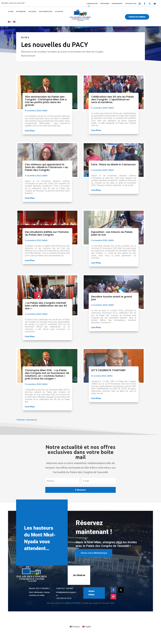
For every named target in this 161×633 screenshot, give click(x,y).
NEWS (45, 110)
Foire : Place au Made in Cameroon (113, 164)
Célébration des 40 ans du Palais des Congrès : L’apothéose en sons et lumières (112, 99)
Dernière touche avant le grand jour (111, 298)
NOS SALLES (32, 11)
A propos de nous (92, 3)
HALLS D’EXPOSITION (45, 11)
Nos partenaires (117, 3)
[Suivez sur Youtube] (155, 4)
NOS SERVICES (21, 11)
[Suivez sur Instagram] (140, 4)
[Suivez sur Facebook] (145, 4)
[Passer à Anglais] (14, 21)
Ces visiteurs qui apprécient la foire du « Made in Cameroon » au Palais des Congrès (46, 167)
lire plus (30, 130)
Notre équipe (104, 3)
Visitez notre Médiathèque (94, 553)
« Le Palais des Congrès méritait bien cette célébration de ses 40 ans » (46, 305)
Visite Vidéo (91, 593)
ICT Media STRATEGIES (71, 603)
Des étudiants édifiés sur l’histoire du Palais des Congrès (47, 233)
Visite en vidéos (137, 16)
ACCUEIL (10, 11)
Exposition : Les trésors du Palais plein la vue (111, 233)
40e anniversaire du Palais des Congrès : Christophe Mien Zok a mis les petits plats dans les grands (46, 101)
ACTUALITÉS (59, 11)
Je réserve (79, 575)
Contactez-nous (130, 3)
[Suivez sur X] (150, 4)
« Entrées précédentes (26, 420)
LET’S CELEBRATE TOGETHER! (108, 370)
